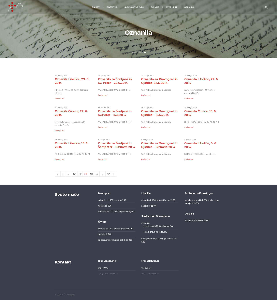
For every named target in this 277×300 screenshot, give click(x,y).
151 (97, 174)
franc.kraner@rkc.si (150, 273)
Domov (133, 52)
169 (108, 174)
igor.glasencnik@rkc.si (108, 273)
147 (74, 174)
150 (91, 174)
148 (80, 174)
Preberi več (59, 98)
